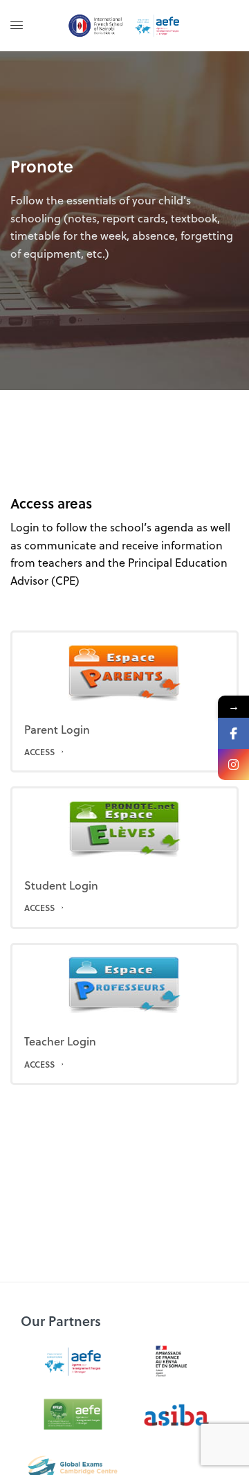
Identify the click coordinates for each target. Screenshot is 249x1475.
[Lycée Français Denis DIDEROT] (125, 25)
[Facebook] (233, 733)
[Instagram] (233, 764)
